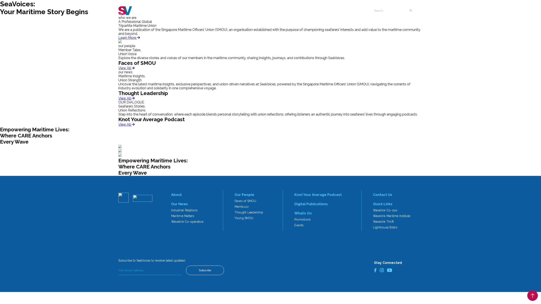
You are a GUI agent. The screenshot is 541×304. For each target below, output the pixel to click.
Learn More (127, 38)
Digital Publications (311, 204)
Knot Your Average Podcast (318, 195)
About (176, 195)
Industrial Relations (184, 210)
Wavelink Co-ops (385, 210)
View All (125, 68)
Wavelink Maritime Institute (391, 216)
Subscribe (205, 270)
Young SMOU (244, 218)
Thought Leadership (249, 212)
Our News (179, 204)
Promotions (302, 219)
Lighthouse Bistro (385, 227)
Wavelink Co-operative (187, 221)
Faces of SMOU (245, 201)
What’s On (303, 213)
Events (298, 225)
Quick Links (382, 204)
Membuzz (242, 206)
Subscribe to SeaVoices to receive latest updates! (151, 260)
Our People (244, 195)
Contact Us (382, 195)
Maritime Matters (182, 216)
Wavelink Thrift (383, 221)
